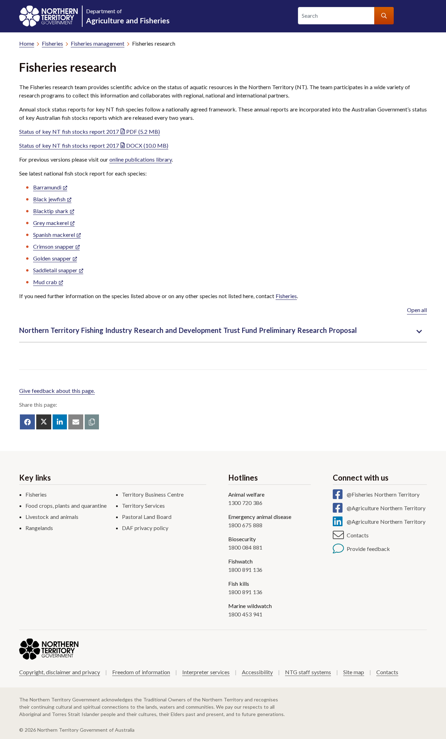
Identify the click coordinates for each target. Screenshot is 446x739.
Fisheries (52, 43)
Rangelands (39, 527)
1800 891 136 (245, 569)
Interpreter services (206, 672)
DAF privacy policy (145, 527)
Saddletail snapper (55, 270)
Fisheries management (97, 43)
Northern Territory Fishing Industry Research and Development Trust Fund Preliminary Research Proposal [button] (188, 330)
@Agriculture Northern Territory (386, 508)
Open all (417, 309)
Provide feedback (368, 548)
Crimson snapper (53, 246)
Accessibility (257, 672)
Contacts (358, 535)
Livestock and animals (51, 516)
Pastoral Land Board (146, 516)
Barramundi (47, 187)
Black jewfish (49, 199)
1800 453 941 (245, 614)
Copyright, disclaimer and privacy (59, 672)
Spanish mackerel (54, 234)
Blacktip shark (50, 211)
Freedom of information (141, 672)
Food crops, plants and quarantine (66, 505)
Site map (353, 672)
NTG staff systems (308, 672)
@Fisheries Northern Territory (383, 494)
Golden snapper (52, 258)
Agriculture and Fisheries (128, 16)
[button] (92, 421)
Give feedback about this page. (57, 390)
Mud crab (45, 282)
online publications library (140, 159)
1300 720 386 (245, 502)
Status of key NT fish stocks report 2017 (89, 131)
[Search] (384, 15)
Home (26, 43)
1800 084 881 (245, 547)
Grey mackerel (51, 222)
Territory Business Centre (153, 494)
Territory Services (143, 505)
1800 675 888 (245, 525)
